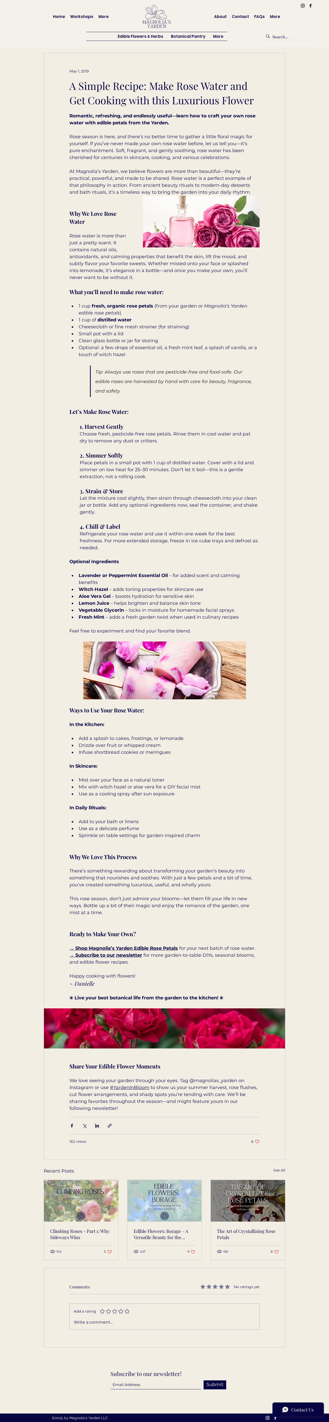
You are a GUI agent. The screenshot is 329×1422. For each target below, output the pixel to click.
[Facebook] (310, 5)
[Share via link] (109, 1125)
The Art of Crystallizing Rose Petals (246, 1234)
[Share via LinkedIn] (97, 1125)
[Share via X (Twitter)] (84, 1125)
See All (279, 1170)
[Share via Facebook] (71, 1125)
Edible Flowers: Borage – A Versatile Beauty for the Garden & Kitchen (161, 1234)
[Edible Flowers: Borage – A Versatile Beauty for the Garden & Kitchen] (164, 1201)
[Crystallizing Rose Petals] (248, 1201)
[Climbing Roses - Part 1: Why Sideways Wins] (81, 1201)
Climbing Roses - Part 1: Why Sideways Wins (79, 1234)
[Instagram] (302, 5)
